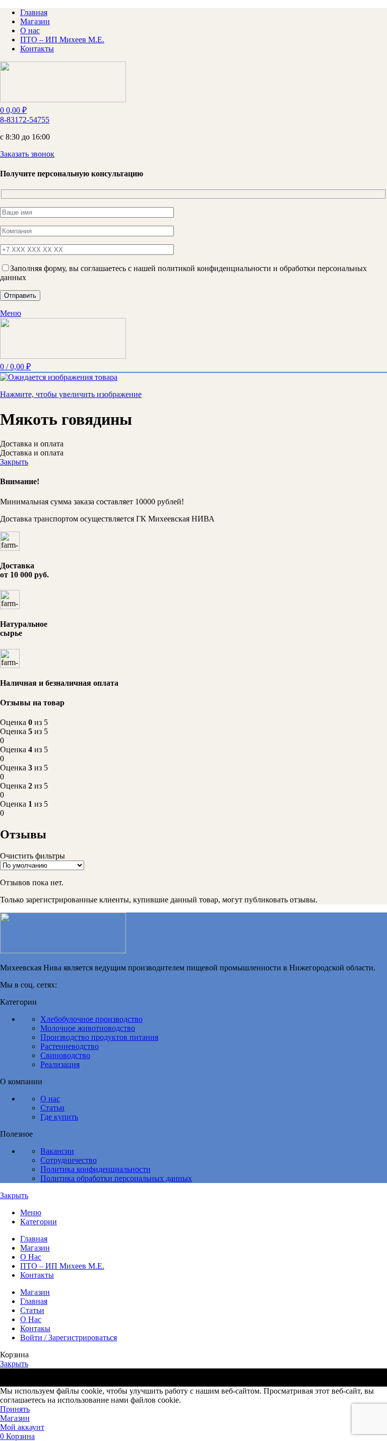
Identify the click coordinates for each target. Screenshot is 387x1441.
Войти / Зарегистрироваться (68, 1337)
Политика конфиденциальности (95, 1169)
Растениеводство (69, 1046)
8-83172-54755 (24, 119)
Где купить (59, 1116)
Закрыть (14, 461)
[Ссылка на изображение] (63, 950)
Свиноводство (65, 1055)
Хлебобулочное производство (91, 1019)
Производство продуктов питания (99, 1037)
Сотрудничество (68, 1160)
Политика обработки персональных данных (116, 1178)
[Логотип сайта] (63, 99)
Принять (15, 1409)
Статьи (52, 1107)
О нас (50, 1098)
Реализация (60, 1064)
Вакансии (57, 1151)
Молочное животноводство (87, 1028)
